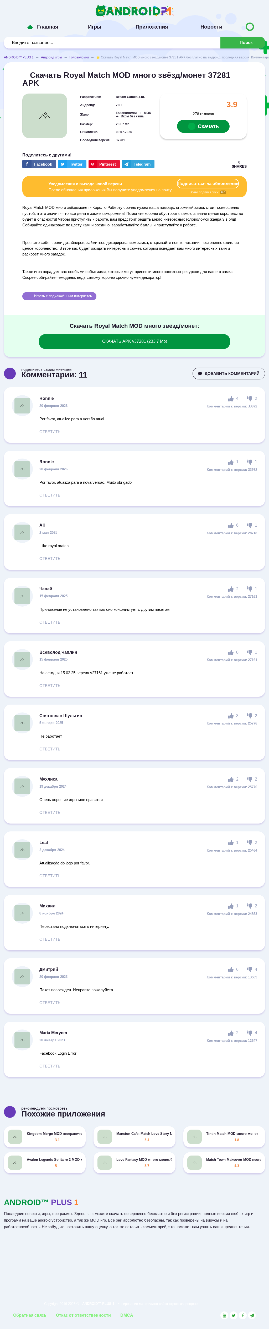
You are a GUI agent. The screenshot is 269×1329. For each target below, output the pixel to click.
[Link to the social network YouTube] (224, 1315)
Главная (47, 27)
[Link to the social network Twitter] (233, 1315)
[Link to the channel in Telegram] (252, 1315)
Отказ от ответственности (83, 1315)
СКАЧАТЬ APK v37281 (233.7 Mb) (134, 341)
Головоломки (79, 57)
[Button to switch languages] (250, 27)
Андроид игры (51, 57)
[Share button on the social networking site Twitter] (72, 164)
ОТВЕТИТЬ (49, 431)
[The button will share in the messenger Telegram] (138, 164)
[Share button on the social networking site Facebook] (39, 164)
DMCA (126, 1315)
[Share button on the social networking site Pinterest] (104, 164)
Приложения (152, 27)
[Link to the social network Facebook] (243, 1315)
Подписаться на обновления (208, 183)
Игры (94, 27)
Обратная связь (29, 1315)
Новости (211, 27)
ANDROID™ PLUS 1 (19, 57)
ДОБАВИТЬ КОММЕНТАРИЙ (232, 373)
